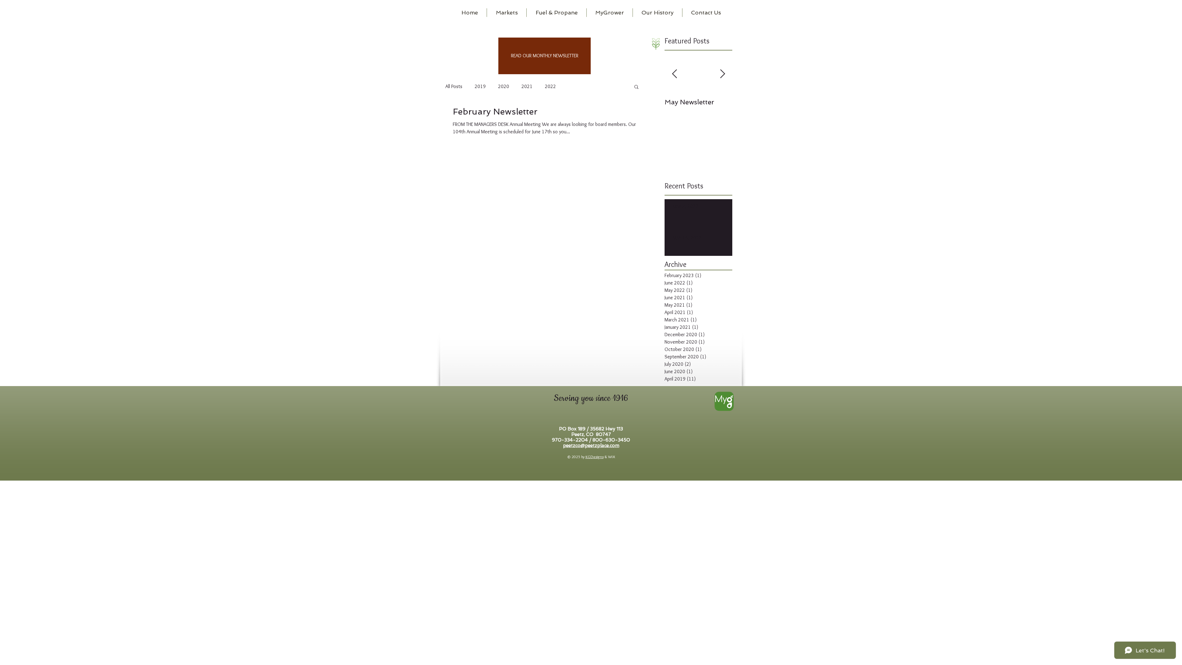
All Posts (453, 86)
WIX (611, 456)
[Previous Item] (674, 74)
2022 (550, 86)
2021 (527, 86)
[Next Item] (722, 74)
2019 (480, 86)
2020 (503, 86)
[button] (636, 87)
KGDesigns (594, 456)
